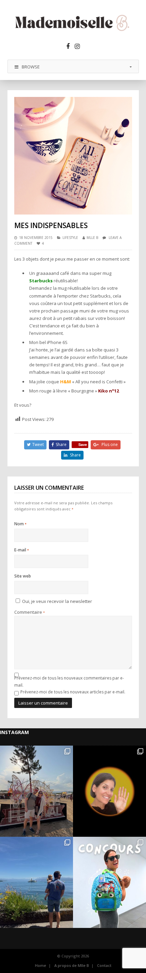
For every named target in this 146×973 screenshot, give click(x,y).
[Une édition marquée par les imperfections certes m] (36, 791)
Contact (104, 965)
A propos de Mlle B (71, 965)
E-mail (21, 550)
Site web (22, 576)
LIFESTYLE (70, 237)
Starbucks (41, 281)
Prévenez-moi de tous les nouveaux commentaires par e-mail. (69, 681)
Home (40, 965)
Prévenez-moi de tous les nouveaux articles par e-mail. (72, 692)
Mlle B (92, 237)
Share (61, 444)
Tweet (38, 444)
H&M (65, 382)
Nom (20, 524)
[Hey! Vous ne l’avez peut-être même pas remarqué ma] (109, 791)
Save (82, 444)
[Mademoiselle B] (73, 22)
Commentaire (29, 612)
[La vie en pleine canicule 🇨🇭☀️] (36, 882)
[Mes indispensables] (73, 156)
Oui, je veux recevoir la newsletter (56, 601)
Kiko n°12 (108, 391)
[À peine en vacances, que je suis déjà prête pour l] (109, 882)
